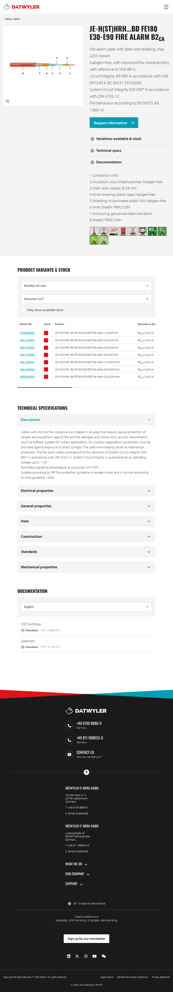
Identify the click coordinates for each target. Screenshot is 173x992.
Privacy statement (161, 977)
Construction (31, 536)
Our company (74, 874)
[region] (86, 355)
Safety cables (12, 18)
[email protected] (78, 813)
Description (30, 419)
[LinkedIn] (68, 956)
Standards (29, 551)
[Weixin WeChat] (104, 956)
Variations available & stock (118, 138)
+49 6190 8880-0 (78, 807)
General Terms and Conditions (132, 977)
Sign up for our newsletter (86, 938)
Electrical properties (37, 490)
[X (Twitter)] (77, 956)
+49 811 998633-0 (78, 845)
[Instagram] (86, 956)
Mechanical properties (39, 567)
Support (71, 884)
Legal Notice (106, 977)
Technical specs (109, 150)
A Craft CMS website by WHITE (87, 984)
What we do (73, 864)
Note (25, 521)
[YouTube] (94, 956)
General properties (36, 505)
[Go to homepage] (21, 7)
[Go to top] (86, 772)
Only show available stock (45, 310)
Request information (111, 122)
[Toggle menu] (166, 7)
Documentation (109, 162)
